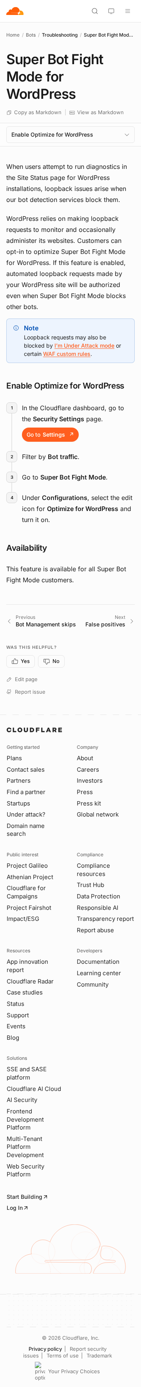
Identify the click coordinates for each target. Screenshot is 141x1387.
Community (92, 984)
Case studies (25, 992)
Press (85, 792)
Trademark (99, 1355)
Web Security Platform (25, 1170)
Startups (18, 803)
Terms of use (63, 1355)
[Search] (95, 11)
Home (13, 35)
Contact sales (26, 769)
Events (16, 1026)
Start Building (24, 1196)
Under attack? (26, 814)
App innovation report (27, 966)
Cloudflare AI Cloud (34, 1089)
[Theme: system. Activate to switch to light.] (111, 11)
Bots (31, 35)
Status (15, 1003)
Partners (19, 780)
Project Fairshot (29, 907)
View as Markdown (100, 112)
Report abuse (95, 930)
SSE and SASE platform (27, 1073)
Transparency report (105, 918)
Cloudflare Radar (30, 981)
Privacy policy (45, 1349)
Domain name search (26, 830)
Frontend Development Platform (25, 1119)
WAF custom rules (66, 353)
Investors (90, 780)
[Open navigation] (128, 11)
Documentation (98, 961)
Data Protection (98, 896)
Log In (15, 1207)
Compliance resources (93, 870)
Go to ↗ (50, 434)
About (85, 758)
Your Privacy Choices (74, 1371)
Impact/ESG (23, 918)
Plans (14, 758)
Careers (88, 769)
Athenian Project (30, 877)
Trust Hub (90, 885)
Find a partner (26, 792)
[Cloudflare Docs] (15, 11)
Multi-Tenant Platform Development (25, 1147)
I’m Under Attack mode (84, 345)
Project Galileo (27, 865)
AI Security (22, 1100)
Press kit (89, 803)
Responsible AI (97, 907)
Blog (13, 1037)
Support (18, 1015)
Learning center (99, 973)
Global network (98, 814)
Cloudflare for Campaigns (26, 892)
